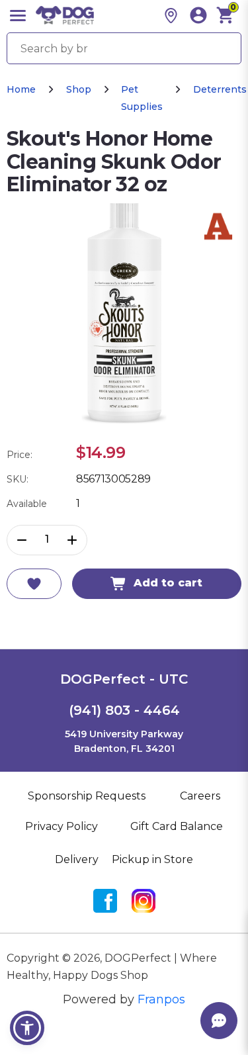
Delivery (77, 859)
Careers (200, 796)
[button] (27, 1028)
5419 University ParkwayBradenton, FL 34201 (124, 741)
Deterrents (220, 89)
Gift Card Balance (176, 826)
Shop (78, 89)
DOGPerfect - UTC (124, 679)
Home (21, 89)
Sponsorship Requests (86, 796)
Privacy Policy (61, 826)
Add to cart (168, 582)
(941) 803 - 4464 (124, 710)
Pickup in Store (152, 859)
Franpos (161, 999)
